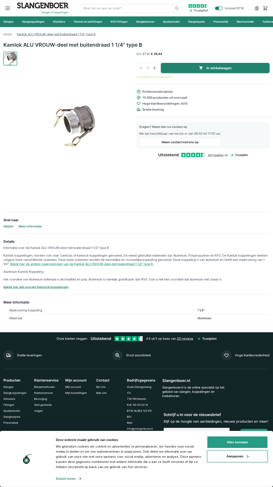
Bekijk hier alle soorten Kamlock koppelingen (36, 287)
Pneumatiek (10, 422)
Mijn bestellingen (76, 393)
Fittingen (8, 404)
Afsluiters (9, 398)
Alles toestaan (237, 442)
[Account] (257, 8)
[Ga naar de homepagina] (42, 8)
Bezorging (40, 398)
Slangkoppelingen (14, 393)
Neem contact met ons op (180, 142)
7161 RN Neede (136, 398)
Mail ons (101, 393)
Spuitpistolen (11, 410)
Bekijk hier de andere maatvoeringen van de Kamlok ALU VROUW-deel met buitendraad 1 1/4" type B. (82, 264)
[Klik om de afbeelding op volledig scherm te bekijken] (74, 126)
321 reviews (216, 155)
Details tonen (66, 478)
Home (7, 34)
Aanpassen (235, 456)
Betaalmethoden (44, 387)
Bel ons (101, 387)
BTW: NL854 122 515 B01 (139, 413)
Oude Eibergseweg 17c (139, 390)
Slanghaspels (11, 416)
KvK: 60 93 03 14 (137, 404)
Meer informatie (30, 226)
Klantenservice (43, 393)
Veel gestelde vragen (43, 407)
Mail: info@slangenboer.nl (140, 425)
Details (8, 226)
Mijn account (73, 387)
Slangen (8, 387)
